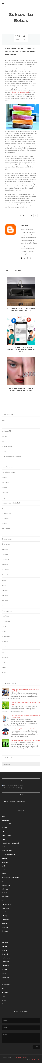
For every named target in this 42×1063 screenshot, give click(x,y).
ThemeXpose (35, 1059)
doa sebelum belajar (8, 472)
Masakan (5, 595)
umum (4, 667)
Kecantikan (6, 544)
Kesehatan (5, 570)
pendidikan (5, 616)
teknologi (5, 657)
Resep (4, 631)
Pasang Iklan (21, 801)
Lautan (4, 585)
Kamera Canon (7, 539)
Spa (3, 652)
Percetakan (6, 621)
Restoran (5, 642)
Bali (3, 441)
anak (3, 421)
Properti (4, 626)
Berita (4, 451)
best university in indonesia (11, 457)
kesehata (5, 564)
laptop (4, 580)
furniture (5, 492)
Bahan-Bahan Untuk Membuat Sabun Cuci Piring (25, 703)
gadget (4, 498)
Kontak (12, 801)
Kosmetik (5, 575)
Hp (3, 508)
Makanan (5, 590)
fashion (4, 487)
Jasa (3, 534)
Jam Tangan (6, 529)
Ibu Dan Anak (6, 513)
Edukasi (4, 477)
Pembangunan (7, 611)
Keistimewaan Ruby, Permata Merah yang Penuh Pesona (21, 389)
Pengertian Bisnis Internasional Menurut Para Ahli (25, 690)
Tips (3, 662)
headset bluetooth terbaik (11, 503)
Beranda (5, 801)
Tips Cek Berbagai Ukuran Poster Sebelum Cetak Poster (25, 716)
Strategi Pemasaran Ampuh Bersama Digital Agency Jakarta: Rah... (21, 349)
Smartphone (6, 647)
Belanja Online (7, 446)
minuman (5, 600)
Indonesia (5, 518)
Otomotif (5, 606)
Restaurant (6, 636)
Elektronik (5, 482)
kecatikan (5, 549)
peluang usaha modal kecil (20, 92)
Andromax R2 (6, 431)
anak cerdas (6, 426)
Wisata (4, 672)
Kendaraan (5, 559)
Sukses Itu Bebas (21, 17)
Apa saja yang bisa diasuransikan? (22, 729)
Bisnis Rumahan (7, 467)
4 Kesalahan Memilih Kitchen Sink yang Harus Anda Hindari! (21, 309)
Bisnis (4, 462)
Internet (5, 523)
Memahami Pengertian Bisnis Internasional (25, 740)
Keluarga (5, 554)
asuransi (4, 436)
